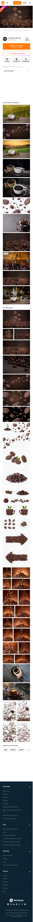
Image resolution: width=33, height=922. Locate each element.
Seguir (27, 40)
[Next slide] (26, 914)
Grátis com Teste (16, 46)
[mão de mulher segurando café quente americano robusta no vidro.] (16, 795)
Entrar (24, 3)
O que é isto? (19, 66)
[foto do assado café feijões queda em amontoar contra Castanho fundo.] (7, 630)
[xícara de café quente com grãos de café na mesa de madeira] (16, 167)
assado (21, 913)
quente (13, 913)
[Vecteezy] (3, 3)
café (5, 913)
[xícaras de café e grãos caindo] (9, 833)
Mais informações (9, 70)
